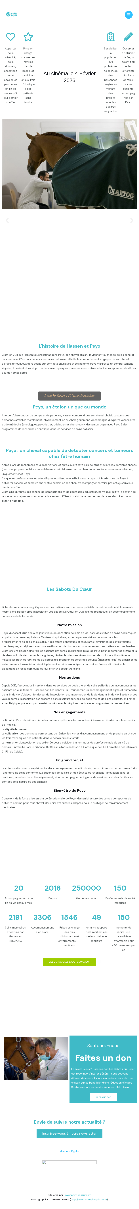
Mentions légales (69, 1151)
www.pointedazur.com (78, 1195)
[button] (7, 220)
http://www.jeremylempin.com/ (89, 1199)
